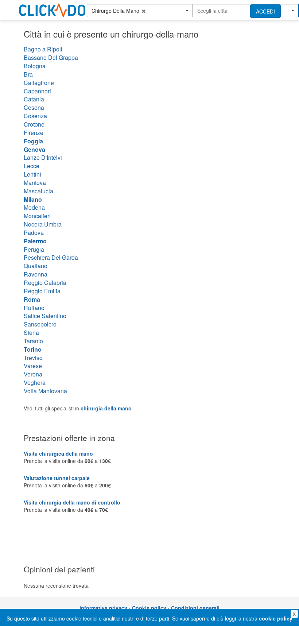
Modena (34, 207)
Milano (33, 199)
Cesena (34, 107)
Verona (33, 374)
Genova (34, 149)
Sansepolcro (40, 324)
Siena (31, 332)
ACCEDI (265, 11)
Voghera (35, 382)
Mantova (35, 182)
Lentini (32, 174)
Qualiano (35, 266)
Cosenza (35, 116)
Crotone (34, 124)
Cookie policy (149, 607)
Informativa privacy (103, 607)
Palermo (35, 241)
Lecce (31, 166)
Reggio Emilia (42, 291)
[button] (140, 10)
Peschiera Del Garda (51, 257)
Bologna (35, 66)
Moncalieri (37, 216)
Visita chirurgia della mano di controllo (72, 502)
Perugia (34, 249)
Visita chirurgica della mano (58, 453)
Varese (33, 366)
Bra (28, 74)
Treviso (33, 357)
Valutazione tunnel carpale (57, 478)
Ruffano (34, 308)
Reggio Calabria (45, 282)
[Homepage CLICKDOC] (57, 8)
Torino (33, 349)
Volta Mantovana (45, 391)
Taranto (33, 341)
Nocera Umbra (43, 224)
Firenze (33, 132)
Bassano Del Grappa (51, 57)
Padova (34, 232)
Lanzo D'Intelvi (43, 157)
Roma (32, 299)
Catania (34, 99)
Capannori (37, 91)
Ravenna (35, 274)
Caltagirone (39, 82)
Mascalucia (38, 191)
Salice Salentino (45, 316)
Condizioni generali (195, 607)
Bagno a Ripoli (43, 49)
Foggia (33, 141)
